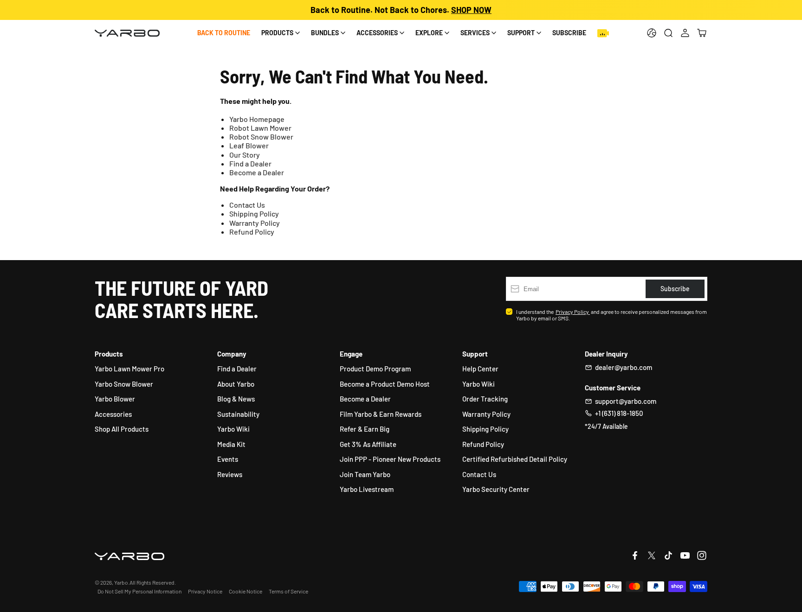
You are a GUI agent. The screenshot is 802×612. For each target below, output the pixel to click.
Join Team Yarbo (365, 474)
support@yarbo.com (625, 401)
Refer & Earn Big (364, 429)
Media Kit (231, 444)
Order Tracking (485, 399)
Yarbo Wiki (233, 429)
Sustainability (238, 414)
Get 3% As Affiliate (368, 444)
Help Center (480, 368)
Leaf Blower (249, 145)
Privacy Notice (205, 591)
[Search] (668, 32)
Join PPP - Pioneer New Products (390, 459)
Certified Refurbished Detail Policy (514, 459)
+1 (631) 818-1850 (619, 413)
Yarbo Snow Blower (124, 384)
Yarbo (121, 582)
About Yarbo (235, 384)
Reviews (229, 474)
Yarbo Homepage (257, 119)
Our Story (244, 154)
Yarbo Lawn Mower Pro (129, 368)
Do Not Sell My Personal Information (139, 591)
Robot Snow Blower (261, 136)
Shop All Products (122, 429)
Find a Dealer (250, 163)
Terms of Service (288, 591)
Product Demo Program (375, 368)
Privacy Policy (573, 311)
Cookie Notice (245, 591)
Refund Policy (251, 231)
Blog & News (236, 399)
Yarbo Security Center (496, 489)
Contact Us (247, 204)
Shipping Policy (254, 213)
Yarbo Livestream (367, 489)
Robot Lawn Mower (260, 127)
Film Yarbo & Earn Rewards (380, 414)
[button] (701, 32)
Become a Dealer (256, 172)
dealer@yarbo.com (623, 367)
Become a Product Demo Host (385, 384)
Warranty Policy (254, 222)
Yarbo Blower (115, 399)
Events (227, 459)
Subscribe (569, 33)
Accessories (113, 414)
